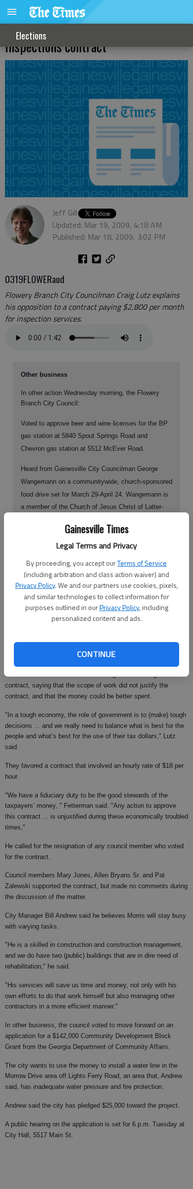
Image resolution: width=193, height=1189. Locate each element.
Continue (96, 654)
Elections (31, 35)
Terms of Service (142, 563)
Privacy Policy (35, 585)
